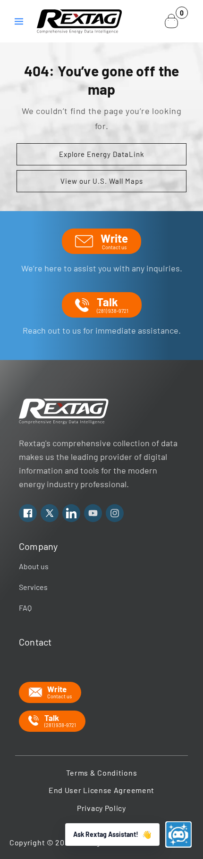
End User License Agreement (101, 789)
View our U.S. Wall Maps (101, 181)
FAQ (25, 607)
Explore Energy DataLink (101, 154)
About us (34, 566)
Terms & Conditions (101, 772)
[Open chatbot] (178, 834)
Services (33, 586)
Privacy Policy (101, 807)
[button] (18, 21)
